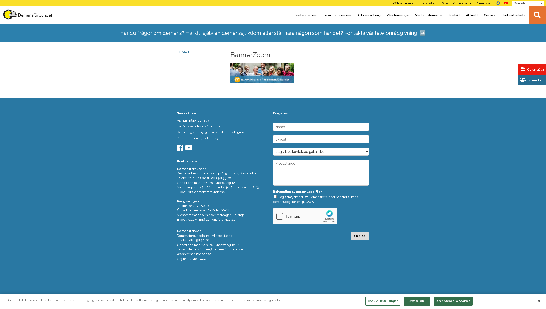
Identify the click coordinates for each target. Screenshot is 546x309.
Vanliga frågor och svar (193, 120)
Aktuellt (472, 15)
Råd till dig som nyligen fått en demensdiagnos (210, 132)
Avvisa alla (417, 301)
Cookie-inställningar (383, 301)
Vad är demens (306, 15)
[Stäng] (539, 301)
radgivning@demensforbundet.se (212, 219)
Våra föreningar (398, 15)
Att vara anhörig (369, 15)
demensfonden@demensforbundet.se (215, 249)
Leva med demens (337, 15)
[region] (273, 301)
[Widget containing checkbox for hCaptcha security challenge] (305, 216)
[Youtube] (189, 149)
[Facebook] (498, 3)
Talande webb (405, 3)
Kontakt (454, 15)
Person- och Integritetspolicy (197, 138)
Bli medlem (535, 80)
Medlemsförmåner (429, 15)
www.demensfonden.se (194, 254)
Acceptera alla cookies (453, 301)
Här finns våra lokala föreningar (199, 126)
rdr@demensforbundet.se (206, 192)
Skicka (360, 236)
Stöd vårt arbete (513, 15)
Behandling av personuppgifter (298, 191)
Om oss (489, 15)
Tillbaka (183, 52)
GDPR (310, 202)
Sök (537, 15)
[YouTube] (506, 3)
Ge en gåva (535, 69)
